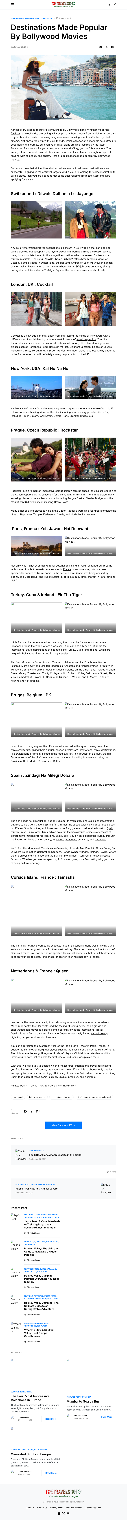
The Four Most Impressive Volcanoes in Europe (30, 1398)
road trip (39, 140)
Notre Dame (44, 573)
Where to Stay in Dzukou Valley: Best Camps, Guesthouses (39, 1333)
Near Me (45, 1323)
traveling (75, 137)
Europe (14, 1392)
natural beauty (99, 1033)
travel (60, 144)
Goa (84, 1397)
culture (60, 839)
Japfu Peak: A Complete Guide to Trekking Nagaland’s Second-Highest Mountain (42, 1224)
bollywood (17, 1097)
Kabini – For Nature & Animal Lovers (36, 1188)
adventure (71, 839)
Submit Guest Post (93, 1508)
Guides (44, 1215)
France (67, 569)
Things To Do (30, 1217)
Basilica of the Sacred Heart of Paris (93, 1049)
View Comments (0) (62, 1125)
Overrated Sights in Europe (31, 1454)
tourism (15, 259)
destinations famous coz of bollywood (94, 1097)
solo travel (32, 1029)
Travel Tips (53, 1217)
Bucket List (29, 1242)
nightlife (15, 1037)
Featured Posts (18, 18)
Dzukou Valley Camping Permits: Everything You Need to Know (41, 1278)
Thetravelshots (24, 1417)
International (33, 18)
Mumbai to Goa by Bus (83, 1401)
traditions (100, 839)
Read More (51, 1418)
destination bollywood (61, 1097)
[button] (12, 4)
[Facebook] (59, 1513)
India (76, 565)
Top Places (42, 1217)
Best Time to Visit (32, 1215)
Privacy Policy (56, 1508)
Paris (102, 576)
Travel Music (46, 18)
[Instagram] (68, 1513)
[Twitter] (63, 1513)
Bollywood (73, 129)
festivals (15, 133)
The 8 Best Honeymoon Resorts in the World (55, 1154)
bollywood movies (37, 1097)
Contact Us (42, 1508)
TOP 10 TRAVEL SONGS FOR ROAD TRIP (52, 1085)
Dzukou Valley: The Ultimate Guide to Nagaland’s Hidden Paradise (41, 1251)
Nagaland (53, 1215)
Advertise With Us (74, 1508)
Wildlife (51, 1184)
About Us (30, 1508)
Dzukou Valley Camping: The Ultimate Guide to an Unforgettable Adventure (41, 1306)
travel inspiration (86, 339)
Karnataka (41, 1184)
